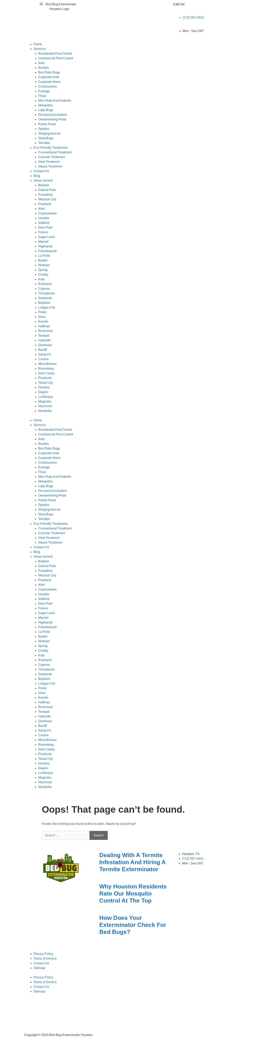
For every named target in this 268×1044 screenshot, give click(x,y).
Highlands (45, 246)
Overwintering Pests (52, 119)
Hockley (44, 387)
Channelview (47, 213)
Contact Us (41, 171)
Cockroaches (47, 86)
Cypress (44, 288)
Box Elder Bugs (49, 72)
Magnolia (44, 401)
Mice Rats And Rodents (54, 100)
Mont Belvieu (47, 363)
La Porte (44, 255)
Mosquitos (45, 105)
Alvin (41, 316)
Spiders (43, 128)
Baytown (44, 302)
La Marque (45, 396)
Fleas (42, 96)
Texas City (45, 382)
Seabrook (45, 298)
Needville (45, 411)
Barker (42, 260)
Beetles (43, 67)
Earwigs (44, 91)
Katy (41, 279)
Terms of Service (45, 958)
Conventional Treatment (55, 152)
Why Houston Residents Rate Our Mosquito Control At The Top (133, 893)
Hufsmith (44, 340)
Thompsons (46, 293)
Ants (41, 63)
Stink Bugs (45, 138)
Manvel (43, 241)
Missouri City (47, 199)
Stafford (43, 222)
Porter (42, 312)
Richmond (45, 331)
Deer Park (45, 227)
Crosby (43, 274)
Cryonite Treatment (51, 157)
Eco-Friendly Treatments (51, 147)
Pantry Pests (47, 124)
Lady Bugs (45, 110)
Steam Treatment (50, 166)
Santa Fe (44, 354)
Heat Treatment (49, 161)
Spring (42, 269)
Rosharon (45, 284)
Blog (37, 175)
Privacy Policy (43, 953)
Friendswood (47, 251)
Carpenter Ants (48, 77)
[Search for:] (65, 835)
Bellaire (43, 185)
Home (38, 44)
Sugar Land (46, 237)
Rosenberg (46, 368)
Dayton (43, 392)
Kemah (43, 321)
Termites (44, 143)
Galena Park (47, 190)
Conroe (43, 359)
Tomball (43, 335)
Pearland (44, 204)
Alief (41, 208)
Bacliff (42, 349)
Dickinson (45, 345)
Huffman (44, 326)
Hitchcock (45, 406)
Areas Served (43, 180)
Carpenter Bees (49, 81)
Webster (44, 265)
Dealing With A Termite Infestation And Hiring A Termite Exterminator (132, 862)
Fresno (43, 232)
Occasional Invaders (52, 114)
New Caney (46, 373)
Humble (43, 218)
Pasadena (45, 194)
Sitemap (39, 968)
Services (40, 49)
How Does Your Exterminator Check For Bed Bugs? (132, 925)
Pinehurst (45, 378)
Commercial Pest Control (55, 58)
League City (46, 307)
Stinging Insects (49, 133)
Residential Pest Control (55, 53)
